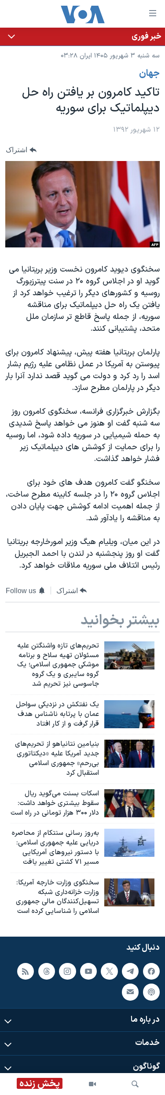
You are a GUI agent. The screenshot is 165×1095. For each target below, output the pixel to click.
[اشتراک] (130, 992)
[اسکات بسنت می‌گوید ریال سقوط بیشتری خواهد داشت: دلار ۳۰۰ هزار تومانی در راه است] (129, 803)
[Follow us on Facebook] (151, 971)
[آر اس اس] (25, 971)
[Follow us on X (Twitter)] (109, 971)
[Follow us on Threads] (46, 971)
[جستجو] (135, 1084)
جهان (149, 74)
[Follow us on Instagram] (67, 971)
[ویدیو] (92, 1084)
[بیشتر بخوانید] (82, 37)
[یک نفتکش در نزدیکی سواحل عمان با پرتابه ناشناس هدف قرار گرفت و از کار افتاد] (129, 714)
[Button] (21, 150)
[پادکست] (151, 992)
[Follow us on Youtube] (88, 971)
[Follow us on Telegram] (130, 971)
